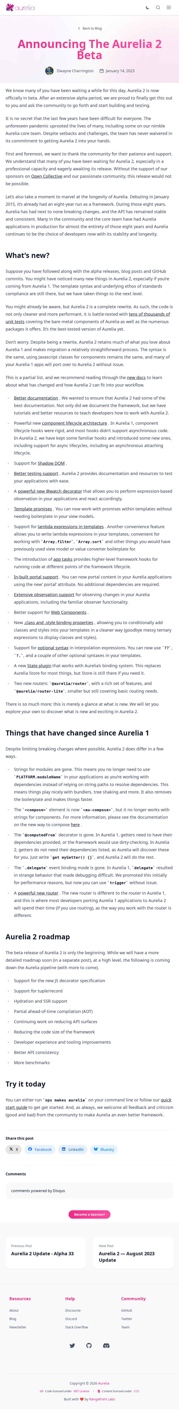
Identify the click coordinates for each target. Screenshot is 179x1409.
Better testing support (36, 473)
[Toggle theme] (148, 7)
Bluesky (107, 1149)
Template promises (33, 509)
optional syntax (53, 647)
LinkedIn (76, 1149)
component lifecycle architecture (74, 423)
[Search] (158, 7)
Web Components (68, 612)
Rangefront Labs (102, 1399)
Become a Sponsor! (89, 1214)
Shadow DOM (51, 463)
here (75, 824)
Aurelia (103, 1383)
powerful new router (38, 893)
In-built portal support (36, 577)
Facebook (43, 1149)
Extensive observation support (44, 594)
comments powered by (38, 1190)
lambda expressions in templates (71, 526)
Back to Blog (92, 28)
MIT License (81, 1391)
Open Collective (46, 176)
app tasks (62, 559)
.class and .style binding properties (58, 622)
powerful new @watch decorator (50, 491)
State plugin (39, 665)
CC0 (136, 1391)
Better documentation (36, 398)
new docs (136, 377)
